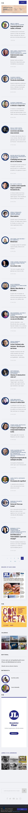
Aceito (22, 809)
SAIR (22, 2)
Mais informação (16, 811)
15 (10, 561)
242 (15, 561)
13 (18, 558)
